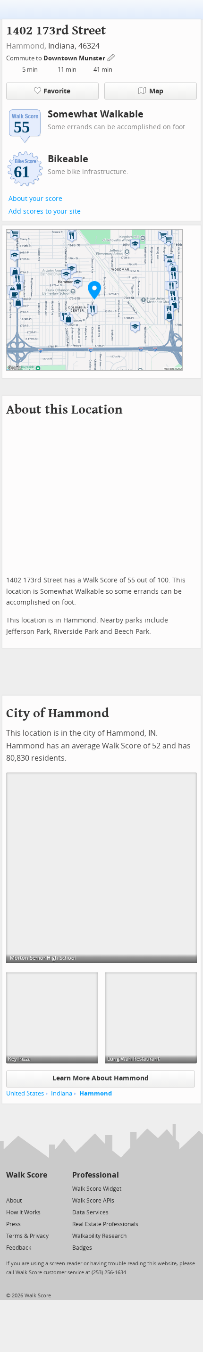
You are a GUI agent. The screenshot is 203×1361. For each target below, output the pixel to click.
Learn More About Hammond (100, 1078)
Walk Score (26, 1174)
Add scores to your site (44, 211)
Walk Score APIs (93, 1200)
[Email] (40, 1188)
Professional (95, 1174)
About (14, 1200)
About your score (35, 199)
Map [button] (156, 91)
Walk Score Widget (96, 1189)
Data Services (90, 1212)
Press (13, 1224)
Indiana (61, 1093)
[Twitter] (11, 1188)
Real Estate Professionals (105, 1224)
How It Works (23, 1212)
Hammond (25, 45)
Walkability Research (99, 1236)
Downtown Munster (75, 58)
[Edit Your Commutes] (111, 56)
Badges (82, 1248)
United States (25, 1093)
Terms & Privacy (27, 1236)
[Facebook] (26, 1188)
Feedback (18, 1248)
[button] (94, 290)
